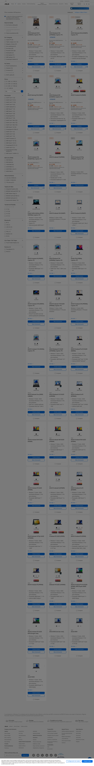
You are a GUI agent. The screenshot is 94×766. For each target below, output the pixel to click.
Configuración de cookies (73, 761)
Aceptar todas (87, 761)
